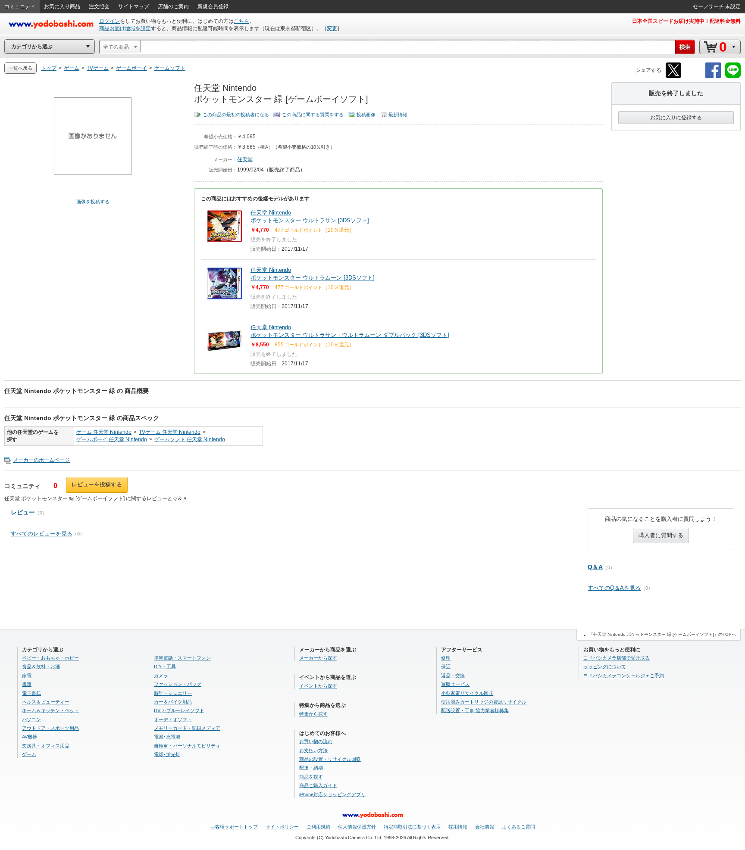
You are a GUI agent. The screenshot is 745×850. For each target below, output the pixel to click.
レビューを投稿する (97, 484)
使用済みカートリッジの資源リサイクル (483, 701)
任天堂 (245, 159)
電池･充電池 (167, 736)
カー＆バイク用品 (173, 701)
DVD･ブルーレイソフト (179, 710)
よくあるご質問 (518, 826)
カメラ (161, 675)
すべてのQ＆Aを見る (614, 588)
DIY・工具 (165, 666)
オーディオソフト (173, 719)
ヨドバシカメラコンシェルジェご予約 (623, 675)
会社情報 (484, 826)
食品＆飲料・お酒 (41, 666)
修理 (446, 657)
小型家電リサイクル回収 (467, 693)
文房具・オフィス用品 (45, 745)
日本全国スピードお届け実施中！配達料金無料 (686, 21)
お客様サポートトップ (234, 826)
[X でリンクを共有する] (673, 76)
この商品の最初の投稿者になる (236, 114)
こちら (241, 21)
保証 (446, 666)
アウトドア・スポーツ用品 (50, 728)
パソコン (31, 719)
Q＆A (595, 567)
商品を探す (311, 776)
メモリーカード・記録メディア (187, 728)
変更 (332, 28)
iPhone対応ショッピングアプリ (332, 794)
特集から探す (313, 713)
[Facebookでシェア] (713, 76)
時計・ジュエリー (173, 693)
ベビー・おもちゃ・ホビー (50, 657)
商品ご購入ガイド (318, 785)
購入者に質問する (661, 535)
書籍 (26, 684)
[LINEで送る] (733, 76)
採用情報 (457, 826)
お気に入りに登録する (676, 118)
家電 (26, 675)
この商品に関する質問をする (313, 114)
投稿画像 (366, 114)
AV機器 (29, 736)
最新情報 (397, 114)
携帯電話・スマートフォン (182, 657)
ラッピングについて (604, 666)
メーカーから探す (318, 657)
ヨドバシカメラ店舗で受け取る (616, 657)
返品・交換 (453, 675)
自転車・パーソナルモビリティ (187, 745)
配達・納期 (311, 767)
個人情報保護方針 (357, 826)
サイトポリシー (282, 826)
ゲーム (29, 754)
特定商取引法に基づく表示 (412, 826)
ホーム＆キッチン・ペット (50, 710)
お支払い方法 (313, 750)
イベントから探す (318, 685)
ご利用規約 (318, 826)
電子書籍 (31, 693)
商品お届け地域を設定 (125, 28)
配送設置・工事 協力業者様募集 (475, 710)
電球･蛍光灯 (167, 754)
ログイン (109, 21)
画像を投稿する (93, 201)
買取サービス (455, 684)
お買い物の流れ (315, 741)
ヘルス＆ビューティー (45, 701)
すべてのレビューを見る (41, 533)
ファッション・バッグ (177, 684)
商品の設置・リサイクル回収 (330, 759)
